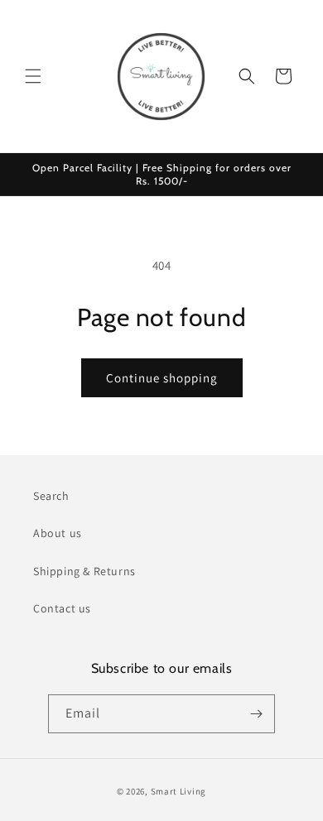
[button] (33, 76)
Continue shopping (162, 378)
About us (57, 533)
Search (51, 495)
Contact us (62, 608)
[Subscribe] (256, 713)
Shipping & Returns (84, 571)
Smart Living (178, 791)
